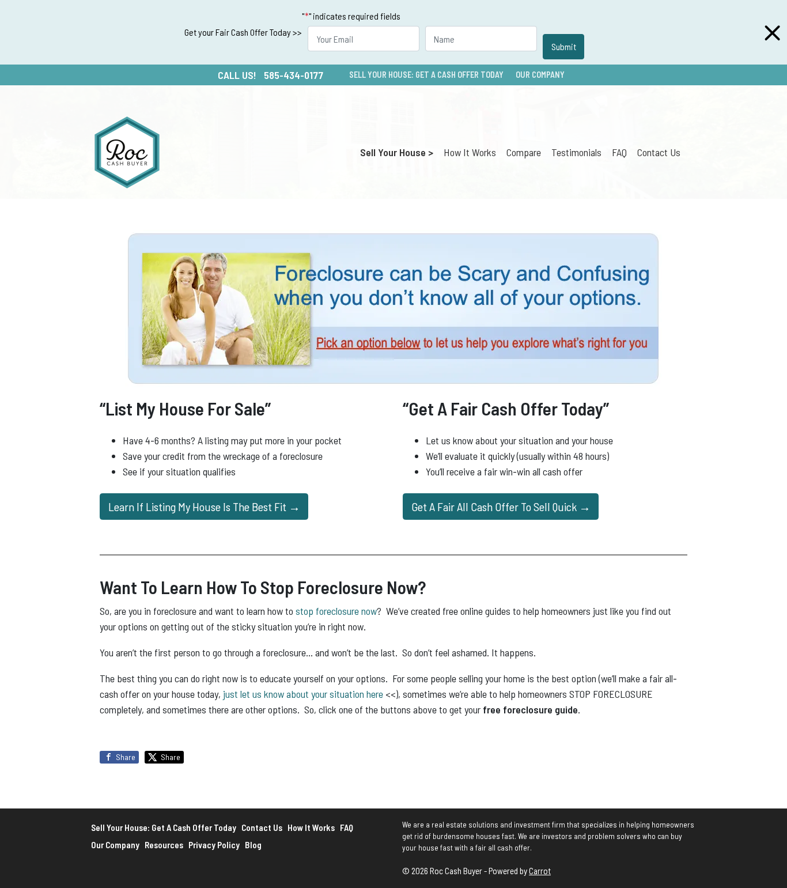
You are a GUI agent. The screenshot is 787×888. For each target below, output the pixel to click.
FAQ (619, 152)
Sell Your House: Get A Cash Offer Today (426, 75)
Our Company (540, 75)
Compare (523, 152)
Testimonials (576, 152)
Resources (164, 845)
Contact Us (658, 152)
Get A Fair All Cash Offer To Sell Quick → (501, 506)
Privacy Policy (214, 845)
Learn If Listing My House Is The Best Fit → (204, 506)
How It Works (470, 152)
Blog (253, 845)
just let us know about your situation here (303, 693)
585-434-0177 (293, 75)
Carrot (540, 871)
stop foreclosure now (336, 610)
